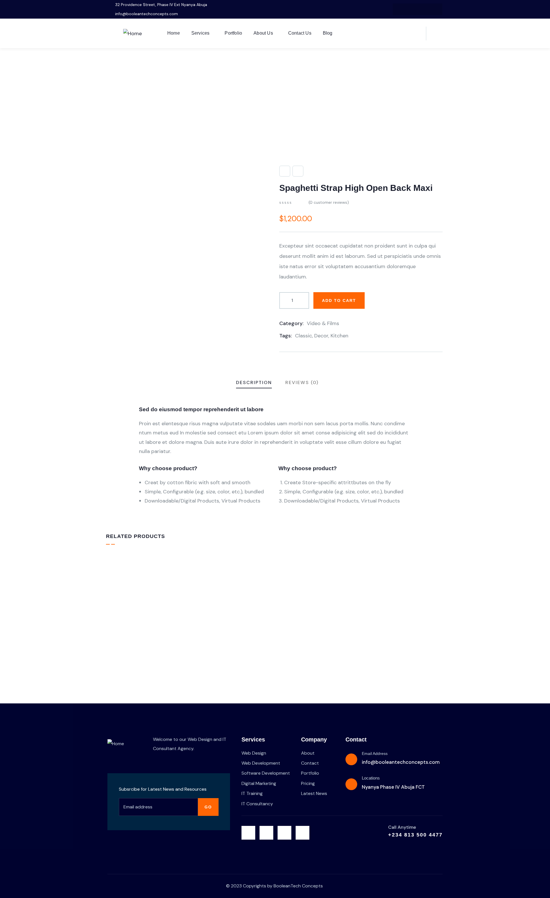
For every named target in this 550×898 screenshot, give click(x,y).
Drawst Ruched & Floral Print (148, 644)
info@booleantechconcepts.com (401, 762)
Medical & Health (384, 635)
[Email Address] (351, 759)
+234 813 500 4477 (415, 835)
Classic (303, 335)
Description (254, 382)
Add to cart (339, 300)
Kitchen (339, 335)
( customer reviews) (329, 202)
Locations (371, 778)
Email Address (375, 753)
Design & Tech (127, 634)
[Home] (132, 33)
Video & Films (323, 323)
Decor (321, 335)
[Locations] (351, 784)
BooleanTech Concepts (298, 886)
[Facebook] (411, 9)
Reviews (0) (302, 382)
